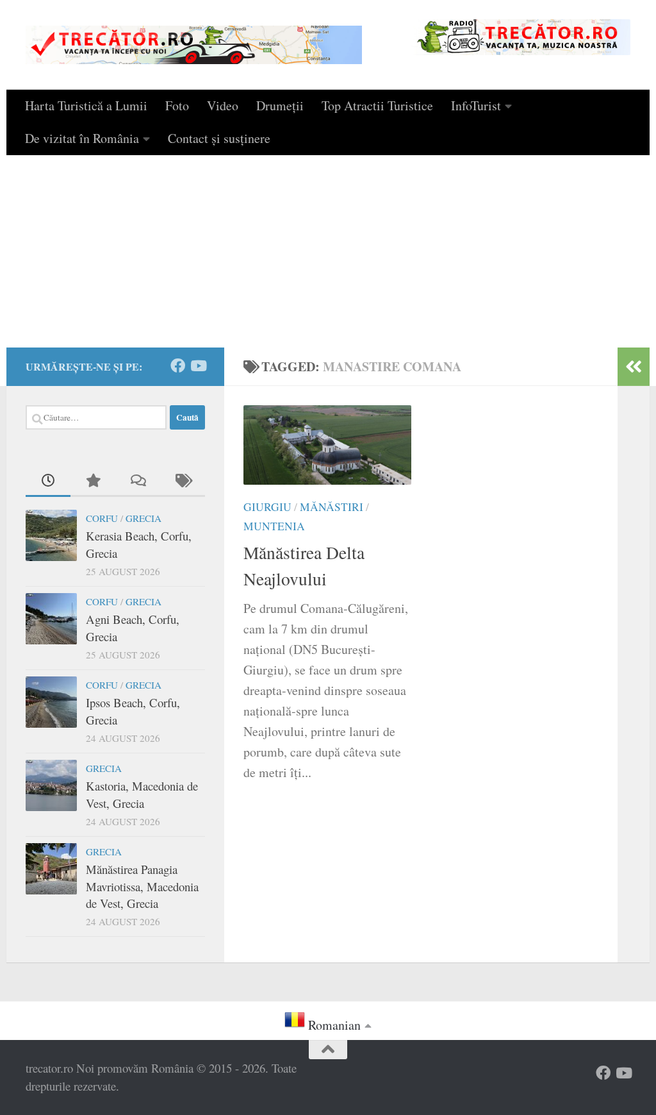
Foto (177, 105)
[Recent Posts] (48, 481)
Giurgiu (267, 506)
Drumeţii (280, 105)
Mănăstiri (331, 506)
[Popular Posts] (92, 481)
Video (222, 105)
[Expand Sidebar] (634, 367)
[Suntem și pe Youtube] (197, 365)
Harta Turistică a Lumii (86, 105)
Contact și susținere (219, 138)
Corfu (102, 518)
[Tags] (182, 481)
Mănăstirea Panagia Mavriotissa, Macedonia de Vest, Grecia (142, 886)
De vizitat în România (82, 138)
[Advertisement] (328, 251)
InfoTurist (476, 105)
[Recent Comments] (137, 481)
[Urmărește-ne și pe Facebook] (177, 365)
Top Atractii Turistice (377, 105)
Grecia (143, 518)
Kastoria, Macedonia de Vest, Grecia (142, 794)
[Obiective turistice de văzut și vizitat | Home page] (194, 45)
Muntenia (274, 526)
